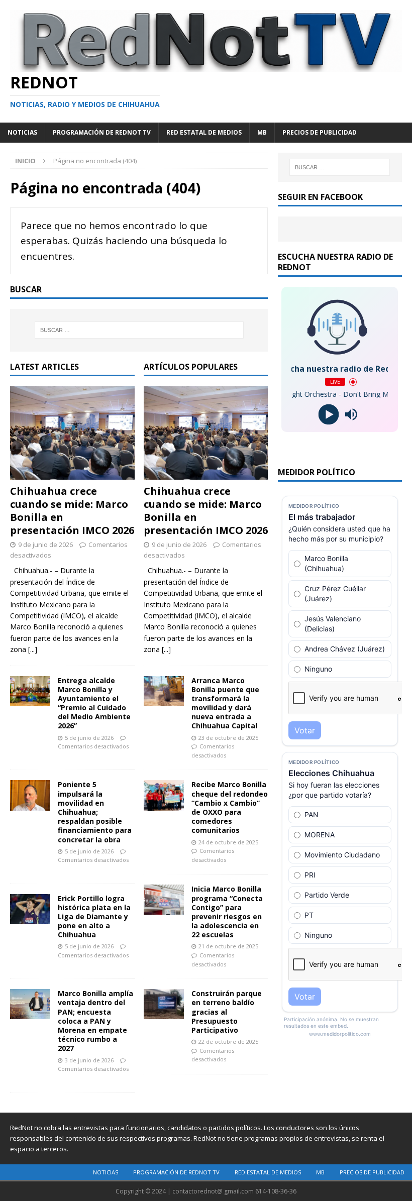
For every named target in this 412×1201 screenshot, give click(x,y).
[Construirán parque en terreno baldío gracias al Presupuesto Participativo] (164, 1004)
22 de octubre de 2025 (228, 1041)
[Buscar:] (139, 330)
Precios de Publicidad (319, 132)
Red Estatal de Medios (204, 132)
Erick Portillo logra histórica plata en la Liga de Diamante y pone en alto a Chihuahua (94, 917)
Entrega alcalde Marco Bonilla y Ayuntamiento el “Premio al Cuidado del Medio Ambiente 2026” (94, 703)
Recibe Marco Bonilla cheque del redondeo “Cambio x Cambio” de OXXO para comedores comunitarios (229, 807)
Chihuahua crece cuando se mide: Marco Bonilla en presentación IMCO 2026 (72, 510)
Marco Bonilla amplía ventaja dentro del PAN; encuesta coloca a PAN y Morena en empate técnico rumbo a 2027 (95, 1021)
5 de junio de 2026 (89, 737)
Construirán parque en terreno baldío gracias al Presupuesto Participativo (226, 1012)
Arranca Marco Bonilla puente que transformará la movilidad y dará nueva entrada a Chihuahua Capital (225, 703)
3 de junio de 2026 (89, 1060)
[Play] (328, 414)
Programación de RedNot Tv (102, 132)
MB (262, 132)
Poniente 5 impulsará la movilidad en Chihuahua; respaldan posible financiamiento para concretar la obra (95, 812)
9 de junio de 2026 (45, 544)
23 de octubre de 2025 (228, 737)
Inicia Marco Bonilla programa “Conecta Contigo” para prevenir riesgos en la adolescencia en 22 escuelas (227, 911)
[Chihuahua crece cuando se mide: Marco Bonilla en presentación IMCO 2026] (72, 433)
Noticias (22, 132)
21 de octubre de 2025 (228, 946)
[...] (32, 649)
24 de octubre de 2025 (228, 842)
